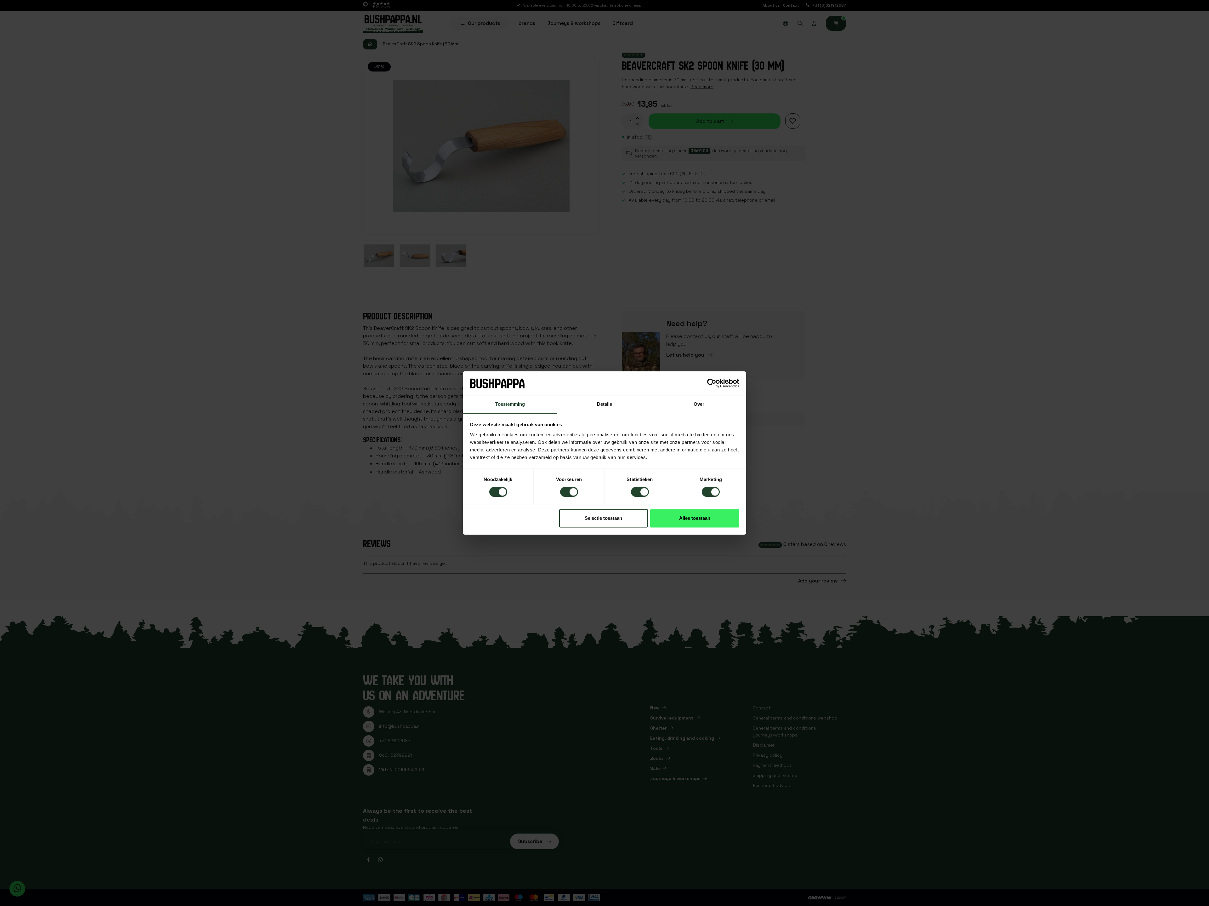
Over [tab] (699, 404)
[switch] (569, 492)
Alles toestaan (694, 518)
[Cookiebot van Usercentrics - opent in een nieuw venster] (711, 383)
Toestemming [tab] (510, 404)
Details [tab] (604, 404)
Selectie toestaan (603, 518)
